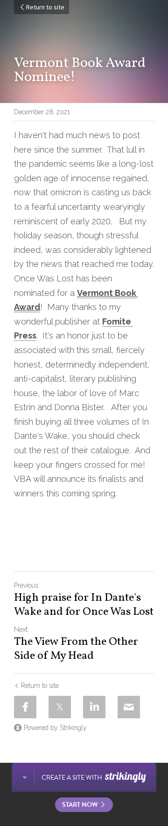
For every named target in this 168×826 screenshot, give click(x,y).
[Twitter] (60, 707)
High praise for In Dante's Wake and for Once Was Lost (84, 605)
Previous (26, 585)
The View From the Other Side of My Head (76, 649)
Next (21, 629)
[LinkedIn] (94, 707)
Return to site (45, 7)
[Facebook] (25, 707)
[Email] (129, 707)
